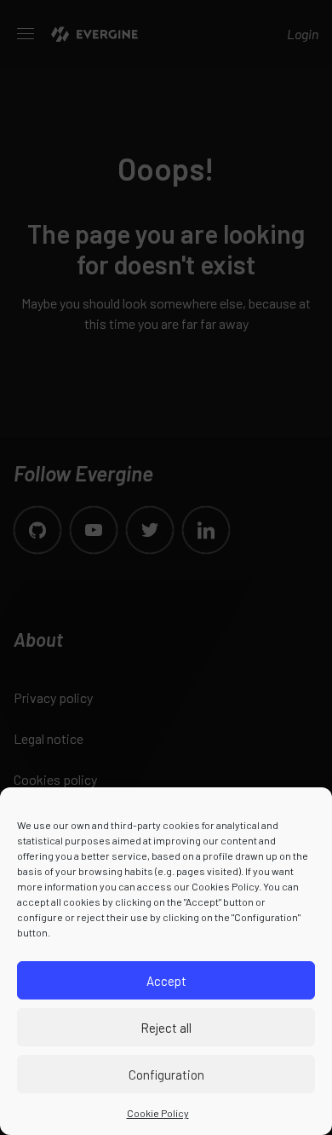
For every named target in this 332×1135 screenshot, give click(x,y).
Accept (166, 980)
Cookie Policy (158, 1113)
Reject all (166, 1027)
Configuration (166, 1074)
